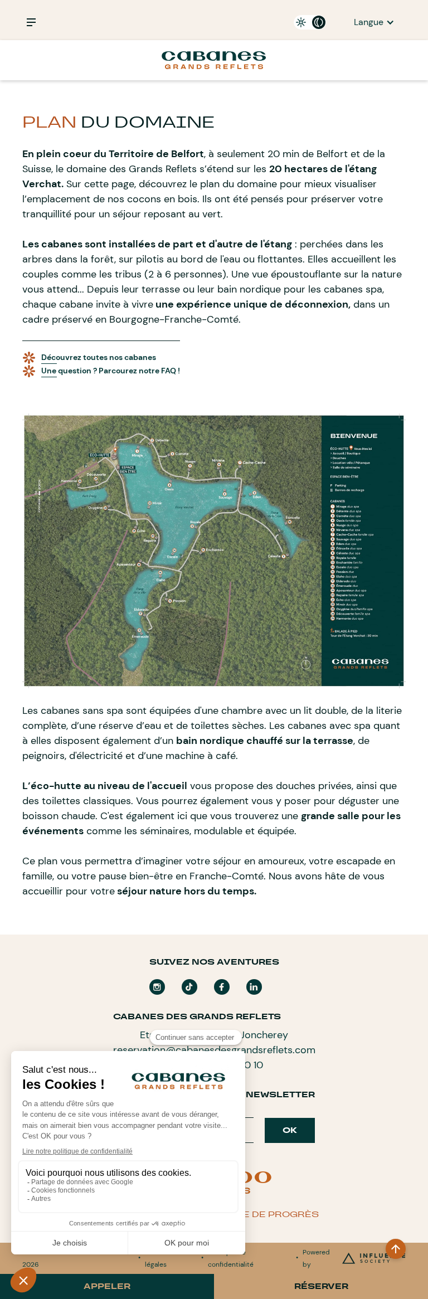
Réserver (321, 1286)
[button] (374, 22)
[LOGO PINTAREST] (189, 987)
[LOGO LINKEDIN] (254, 987)
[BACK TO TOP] (396, 1249)
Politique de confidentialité (231, 1258)
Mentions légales (159, 1258)
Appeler (107, 1286)
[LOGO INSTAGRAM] (157, 987)
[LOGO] (222, 987)
